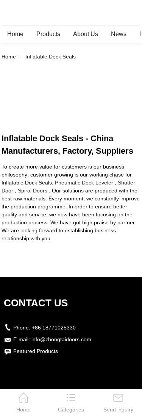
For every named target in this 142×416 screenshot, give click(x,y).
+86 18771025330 (54, 328)
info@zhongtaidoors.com (61, 339)
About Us (85, 34)
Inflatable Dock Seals (50, 57)
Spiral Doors (32, 191)
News (118, 34)
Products (48, 34)
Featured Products (35, 351)
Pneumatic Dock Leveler (84, 183)
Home (15, 34)
